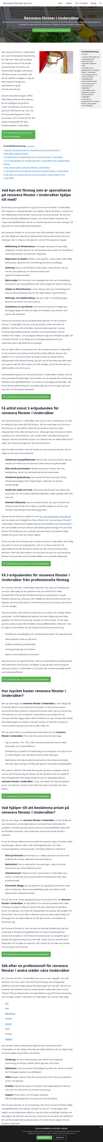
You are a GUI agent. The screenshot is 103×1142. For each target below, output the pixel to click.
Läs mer (72, 1133)
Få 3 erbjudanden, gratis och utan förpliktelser (51, 30)
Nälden (8, 1039)
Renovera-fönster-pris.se (17, 3)
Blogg (93, 3)
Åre (7, 1003)
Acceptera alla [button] (44, 1137)
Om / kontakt (81, 3)
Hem (60, 3)
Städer (69, 3)
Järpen (8, 1023)
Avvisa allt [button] (60, 1137)
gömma (30, 146)
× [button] (100, 1127)
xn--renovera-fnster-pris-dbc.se (55, 516)
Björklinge (10, 1013)
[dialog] (51, 1133)
